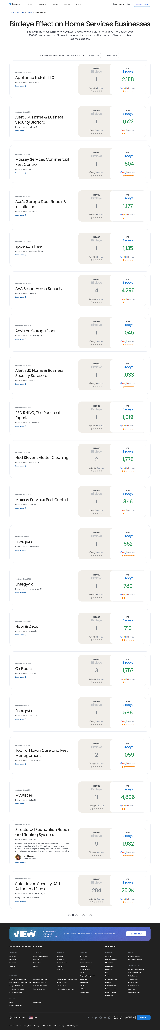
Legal (82, 973)
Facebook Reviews (15, 992)
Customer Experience (40, 986)
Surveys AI (60, 956)
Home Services (85, 969)
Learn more (22, 86)
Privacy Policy (27, 1026)
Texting (35, 966)
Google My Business (16, 986)
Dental (82, 959)
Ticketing (60, 969)
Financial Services (86, 963)
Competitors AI (62, 963)
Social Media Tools (134, 992)
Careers (108, 982)
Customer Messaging (16, 989)
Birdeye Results (110, 992)
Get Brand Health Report (136, 969)
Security (36, 1026)
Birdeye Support (133, 982)
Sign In (129, 4)
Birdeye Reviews (110, 989)
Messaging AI (37, 959)
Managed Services (134, 956)
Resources (66, 4)
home (11, 12)
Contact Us (109, 995)
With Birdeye (128, 70)
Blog (106, 973)
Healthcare (84, 966)
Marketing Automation (40, 956)
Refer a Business (133, 986)
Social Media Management (65, 989)
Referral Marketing (39, 989)
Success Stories (110, 986)
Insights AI (60, 959)
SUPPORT (143, 1018)
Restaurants (84, 992)
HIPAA (49, 1026)
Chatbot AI (36, 963)
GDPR (43, 1026)
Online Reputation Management (20, 982)
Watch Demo (109, 963)
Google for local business (17, 979)
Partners (55, 4)
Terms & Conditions (15, 1026)
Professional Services (135, 959)
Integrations (37, 1002)
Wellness (83, 989)
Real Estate (84, 982)
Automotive (84, 956)
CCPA (55, 1026)
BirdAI (11, 1002)
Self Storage (84, 979)
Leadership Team (111, 959)
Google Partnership (15, 1005)
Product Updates (111, 979)
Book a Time (109, 966)
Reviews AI (12, 963)
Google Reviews (62, 982)
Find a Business (133, 976)
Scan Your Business (134, 973)
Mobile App (131, 989)
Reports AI (60, 966)
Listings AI (12, 959)
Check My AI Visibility (142, 4)
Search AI (12, 956)
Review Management (40, 979)
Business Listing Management (67, 979)
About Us (108, 956)
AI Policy (61, 1026)
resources (20, 12)
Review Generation (39, 982)
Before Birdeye (96, 70)
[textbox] (93, 55)
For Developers (133, 979)
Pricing (78, 4)
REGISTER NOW (136, 934)
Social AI (12, 966)
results (29, 12)
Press (107, 976)
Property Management (87, 976)
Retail (82, 986)
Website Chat (61, 986)
